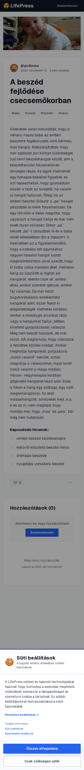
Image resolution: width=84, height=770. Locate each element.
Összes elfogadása (42, 748)
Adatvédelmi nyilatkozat (19, 733)
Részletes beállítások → (22, 714)
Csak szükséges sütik (42, 761)
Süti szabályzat (14, 728)
